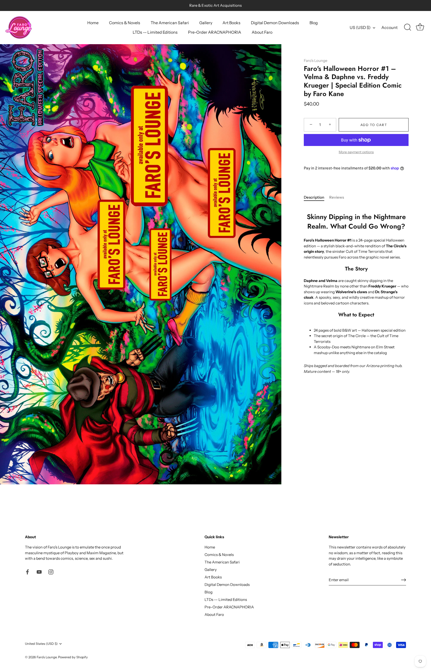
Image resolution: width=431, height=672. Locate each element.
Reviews (336, 197)
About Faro (262, 32)
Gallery (205, 22)
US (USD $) (360, 27)
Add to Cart (373, 125)
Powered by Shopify (73, 657)
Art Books (231, 22)
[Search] (407, 27)
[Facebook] (27, 571)
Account (389, 27)
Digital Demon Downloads (275, 22)
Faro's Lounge (315, 60)
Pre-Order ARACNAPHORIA (214, 32)
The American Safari (170, 22)
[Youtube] (39, 571)
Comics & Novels (124, 22)
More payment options (356, 152)
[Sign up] (403, 579)
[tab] (316, 198)
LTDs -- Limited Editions (155, 32)
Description (314, 197)
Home (93, 22)
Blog (314, 22)
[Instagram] (50, 571)
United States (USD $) (41, 644)
